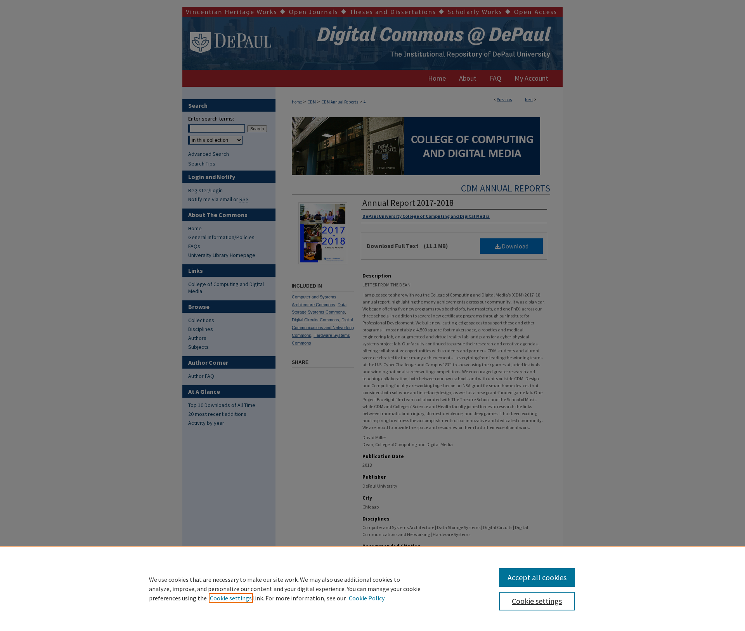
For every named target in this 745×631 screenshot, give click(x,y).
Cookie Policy (367, 598)
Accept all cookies (537, 577)
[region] (372, 588)
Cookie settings (231, 598)
